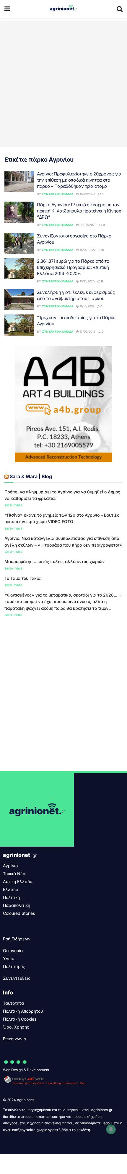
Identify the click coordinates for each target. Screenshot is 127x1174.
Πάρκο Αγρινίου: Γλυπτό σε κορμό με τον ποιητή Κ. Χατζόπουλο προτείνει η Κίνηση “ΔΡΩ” (79, 211)
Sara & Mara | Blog (31, 476)
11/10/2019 (86, 306)
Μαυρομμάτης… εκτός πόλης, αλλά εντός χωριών (54, 561)
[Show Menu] (7, 9)
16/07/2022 (87, 250)
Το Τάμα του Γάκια (22, 578)
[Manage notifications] (111, 1129)
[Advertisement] (63, 84)
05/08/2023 (87, 225)
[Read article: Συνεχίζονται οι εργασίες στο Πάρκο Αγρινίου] (19, 243)
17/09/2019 (87, 331)
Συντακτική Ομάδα (57, 194)
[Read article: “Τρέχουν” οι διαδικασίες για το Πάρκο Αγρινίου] (19, 325)
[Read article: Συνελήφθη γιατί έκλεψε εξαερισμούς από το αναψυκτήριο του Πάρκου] (19, 299)
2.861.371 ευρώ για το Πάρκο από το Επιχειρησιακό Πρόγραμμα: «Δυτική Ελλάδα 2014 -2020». (73, 267)
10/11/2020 (87, 281)
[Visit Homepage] (63, 9)
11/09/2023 (87, 194)
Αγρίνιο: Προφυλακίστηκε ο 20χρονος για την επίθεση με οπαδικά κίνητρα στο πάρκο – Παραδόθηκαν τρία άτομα (79, 180)
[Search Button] (120, 9)
